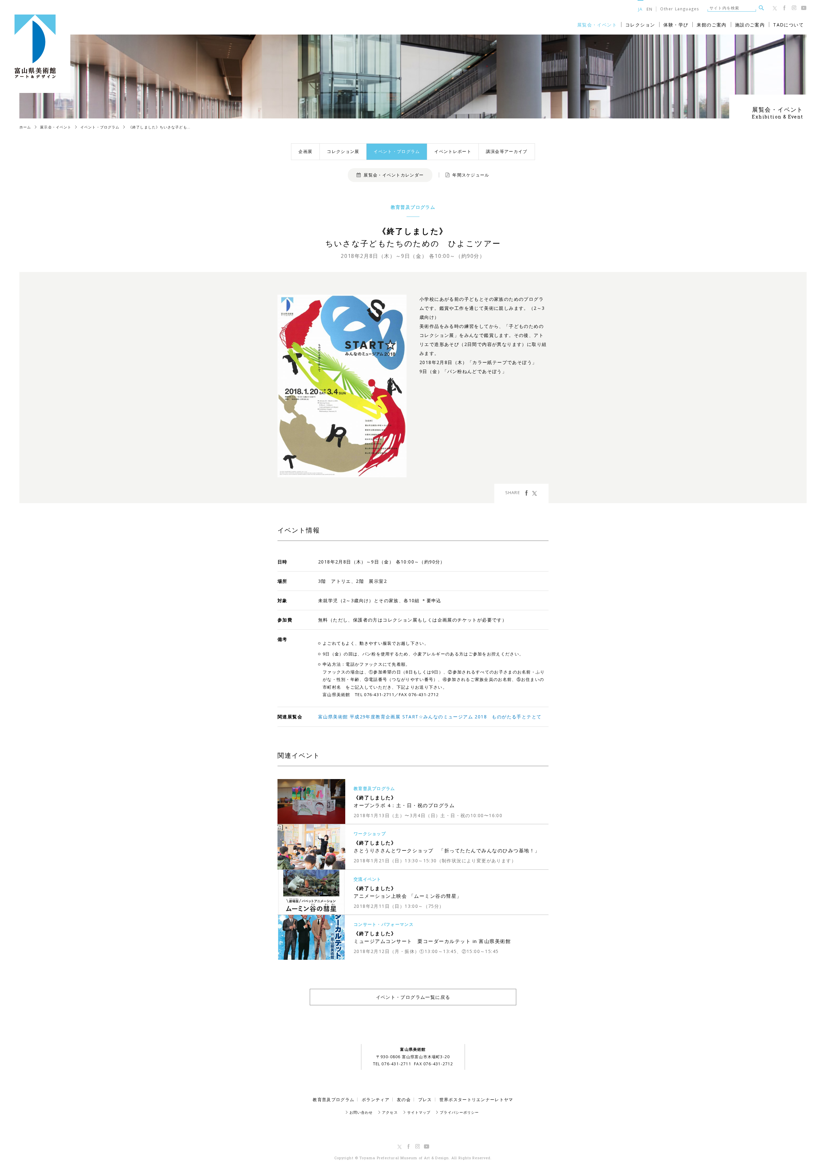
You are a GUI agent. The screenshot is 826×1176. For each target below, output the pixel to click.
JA (640, 9)
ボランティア (375, 1099)
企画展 (305, 151)
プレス (425, 1099)
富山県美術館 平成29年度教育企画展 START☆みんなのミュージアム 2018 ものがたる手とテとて (429, 717)
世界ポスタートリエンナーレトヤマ (476, 1099)
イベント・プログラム (397, 151)
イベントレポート (452, 151)
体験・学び (675, 25)
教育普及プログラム (333, 1099)
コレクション (640, 25)
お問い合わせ (361, 1112)
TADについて (788, 25)
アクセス (390, 1112)
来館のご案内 (711, 25)
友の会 (404, 1099)
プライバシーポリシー (459, 1112)
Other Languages (679, 9)
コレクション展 (343, 151)
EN (650, 9)
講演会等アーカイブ (507, 151)
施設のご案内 (750, 25)
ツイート (534, 493)
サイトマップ (419, 1112)
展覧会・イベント (597, 25)
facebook (526, 493)
